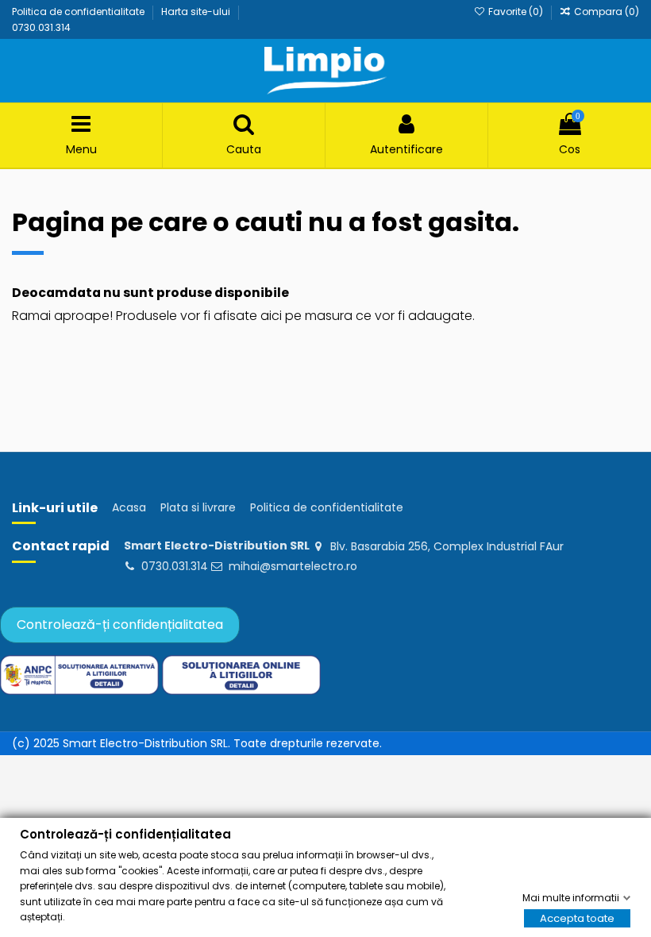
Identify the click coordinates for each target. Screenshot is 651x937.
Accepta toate (577, 918)
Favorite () (515, 11)
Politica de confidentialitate (79, 11)
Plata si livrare (198, 507)
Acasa (129, 507)
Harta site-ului (197, 11)
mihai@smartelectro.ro (293, 566)
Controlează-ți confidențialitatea (120, 624)
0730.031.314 (41, 27)
